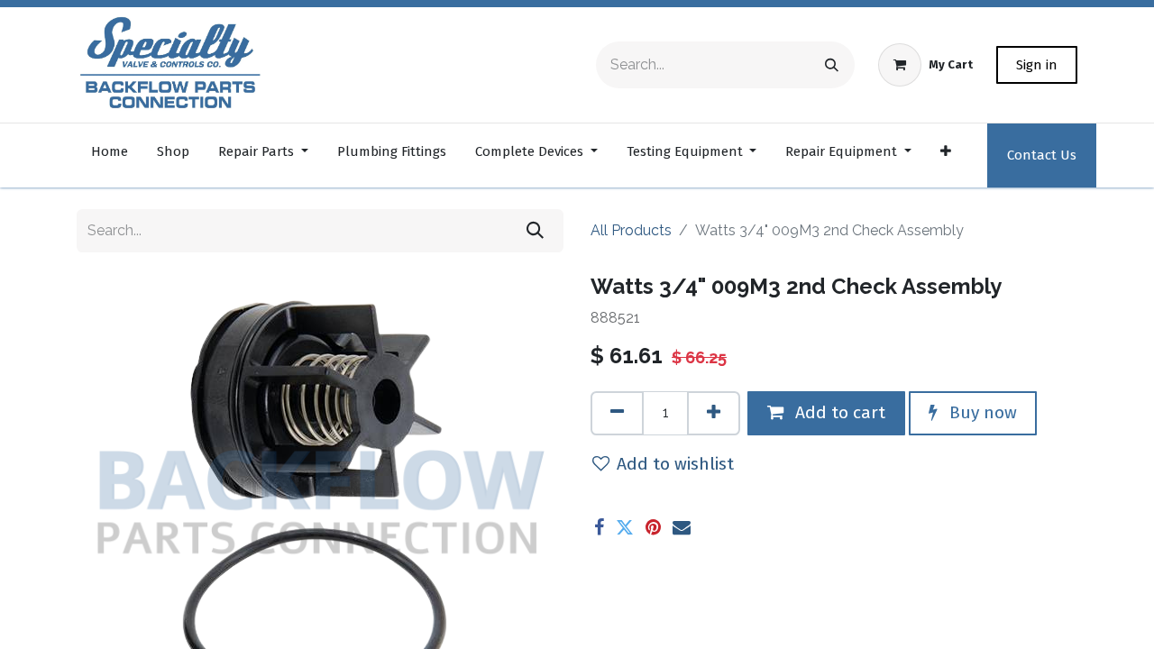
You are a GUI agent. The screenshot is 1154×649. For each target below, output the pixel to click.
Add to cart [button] (838, 412)
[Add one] (713, 413)
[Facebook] (599, 527)
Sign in (1037, 65)
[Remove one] (617, 413)
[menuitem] (109, 155)
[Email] (682, 527)
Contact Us (1041, 155)
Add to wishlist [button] (675, 463)
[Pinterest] (653, 527)
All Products (631, 230)
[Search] (832, 64)
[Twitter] (625, 527)
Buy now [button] (981, 412)
